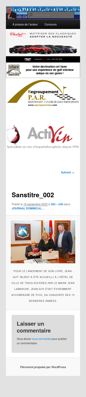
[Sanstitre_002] (43, 241)
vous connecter (41, 339)
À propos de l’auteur (25, 24)
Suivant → (67, 172)
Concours (50, 24)
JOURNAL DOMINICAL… (28, 208)
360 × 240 (57, 204)
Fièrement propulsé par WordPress (43, 367)
